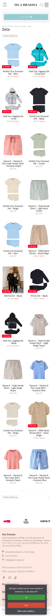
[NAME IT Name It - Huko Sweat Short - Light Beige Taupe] (13, 369)
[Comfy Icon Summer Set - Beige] (13, 414)
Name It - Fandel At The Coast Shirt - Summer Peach (13, 477)
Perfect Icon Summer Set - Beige (13, 207)
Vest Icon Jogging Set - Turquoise (39, 72)
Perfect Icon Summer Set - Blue (13, 72)
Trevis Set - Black (39, 296)
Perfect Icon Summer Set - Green (39, 162)
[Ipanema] (7, 521)
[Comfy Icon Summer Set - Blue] (13, 235)
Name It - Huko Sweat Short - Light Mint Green (39, 208)
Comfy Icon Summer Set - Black (39, 117)
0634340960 (11, 556)
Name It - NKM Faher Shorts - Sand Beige (39, 252)
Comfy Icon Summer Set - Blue (13, 252)
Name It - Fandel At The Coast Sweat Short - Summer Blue (39, 477)
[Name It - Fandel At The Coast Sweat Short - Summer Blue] (39, 459)
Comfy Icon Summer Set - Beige (13, 431)
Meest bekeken (9, 36)
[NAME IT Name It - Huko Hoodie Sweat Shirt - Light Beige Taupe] (39, 324)
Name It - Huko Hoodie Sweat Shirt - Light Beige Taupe (39, 343)
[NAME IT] (45, 521)
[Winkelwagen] (5, 6)
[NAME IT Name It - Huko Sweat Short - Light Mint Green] (39, 190)
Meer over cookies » (26, 611)
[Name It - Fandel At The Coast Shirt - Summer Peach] (13, 459)
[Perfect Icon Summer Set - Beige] (13, 190)
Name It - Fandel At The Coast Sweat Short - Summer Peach (13, 163)
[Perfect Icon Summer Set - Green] (39, 145)
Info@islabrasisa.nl (14, 560)
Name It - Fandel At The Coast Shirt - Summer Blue (39, 388)
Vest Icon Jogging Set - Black (13, 342)
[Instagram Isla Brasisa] (11, 578)
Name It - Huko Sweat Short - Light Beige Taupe (13, 388)
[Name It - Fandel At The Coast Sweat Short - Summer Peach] (13, 145)
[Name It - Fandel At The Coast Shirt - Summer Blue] (39, 369)
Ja (26, 597)
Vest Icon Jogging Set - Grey (13, 117)
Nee (26, 605)
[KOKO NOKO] (26, 521)
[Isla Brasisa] (26, 4)
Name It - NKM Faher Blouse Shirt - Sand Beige (39, 432)
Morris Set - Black (13, 296)
